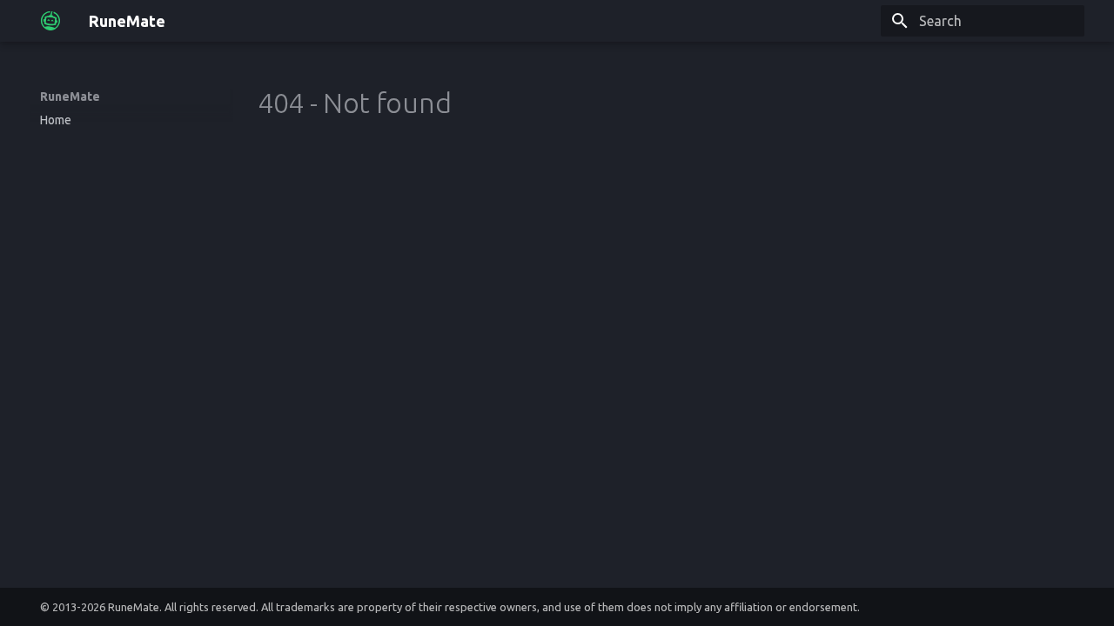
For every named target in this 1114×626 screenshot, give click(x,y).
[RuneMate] (50, 20)
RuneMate (70, 96)
